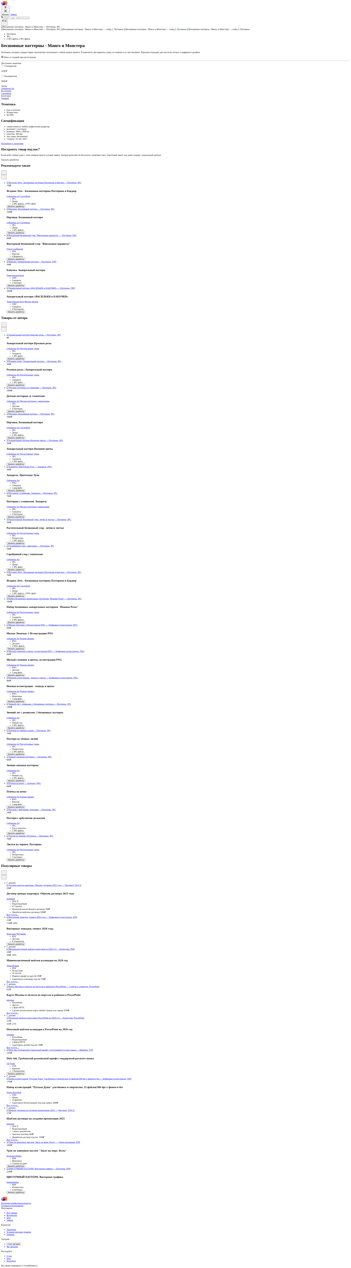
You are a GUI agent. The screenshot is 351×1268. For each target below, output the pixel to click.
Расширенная (10, 76)
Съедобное (25, 196)
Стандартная (10, 66)
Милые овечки (31, 302)
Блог (9, 1218)
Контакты (11, 1261)
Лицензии (11, 1229)
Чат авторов (12, 1247)
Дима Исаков (13, 966)
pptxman (10, 1000)
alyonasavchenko (14, 1156)
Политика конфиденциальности (16, 1203)
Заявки (13, 14)
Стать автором (14, 1244)
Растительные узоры (29, 348)
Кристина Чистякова (16, 934)
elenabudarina (13, 1182)
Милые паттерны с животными (34, 401)
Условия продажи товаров (19, 1232)
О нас (9, 1256)
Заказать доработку (16, 206)
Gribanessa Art (13, 196)
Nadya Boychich (14, 1092)
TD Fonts (11, 1063)
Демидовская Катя (15, 275)
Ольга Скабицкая (15, 249)
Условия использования (12, 1206)
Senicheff (11, 899)
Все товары (12, 1213)
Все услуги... (13, 915)
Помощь (10, 1234)
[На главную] (4, 4)
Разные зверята (27, 638)
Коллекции (12, 1215)
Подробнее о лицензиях (12, 143)
